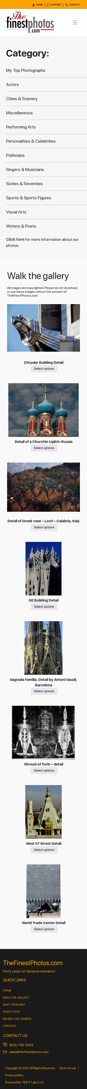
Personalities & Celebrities (31, 141)
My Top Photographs (25, 70)
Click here (15, 239)
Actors (12, 84)
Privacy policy (14, 1075)
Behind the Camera (17, 1018)
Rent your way (14, 1004)
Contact (74, 4)
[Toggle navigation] (75, 22)
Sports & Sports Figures (28, 197)
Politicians (15, 155)
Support (56, 4)
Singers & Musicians (25, 169)
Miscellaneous (19, 112)
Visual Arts (16, 211)
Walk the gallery (16, 997)
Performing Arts (21, 126)
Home (7, 990)
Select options (44, 368)
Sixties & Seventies (24, 183)
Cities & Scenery (22, 98)
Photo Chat (12, 1011)
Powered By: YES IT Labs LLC (24, 1082)
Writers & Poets (21, 226)
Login (39, 4)
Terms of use (67, 1068)
